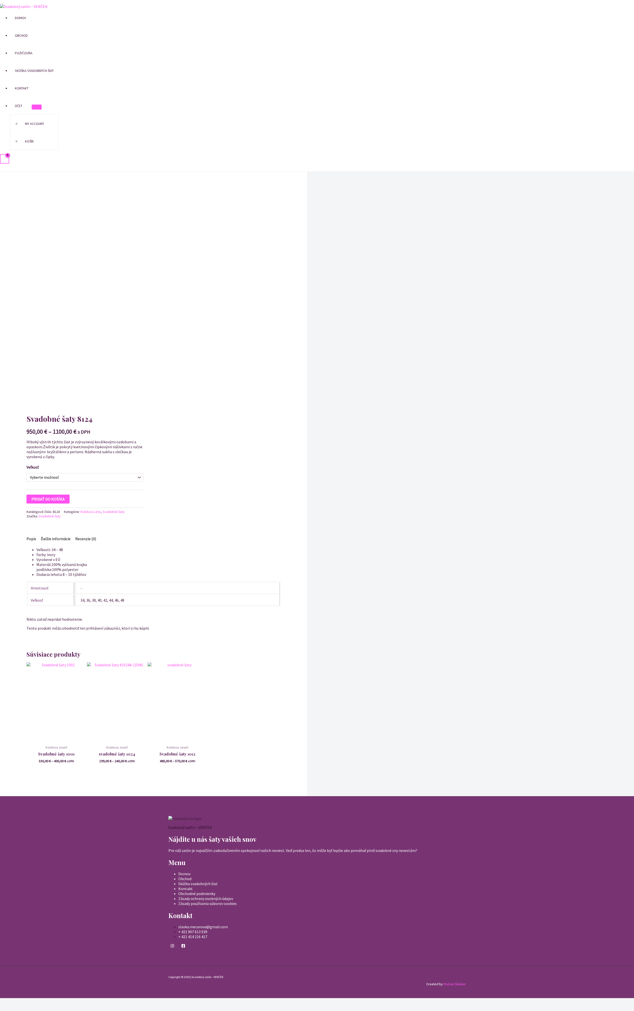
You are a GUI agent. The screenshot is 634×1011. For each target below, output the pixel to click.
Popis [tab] (31, 538)
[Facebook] (183, 946)
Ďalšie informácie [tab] (56, 538)
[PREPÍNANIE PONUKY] (37, 107)
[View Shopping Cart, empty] (4, 159)
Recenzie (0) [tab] (85, 538)
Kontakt (21, 88)
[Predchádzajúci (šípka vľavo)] (5, 1008)
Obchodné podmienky (196, 893)
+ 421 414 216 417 (192, 936)
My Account (34, 123)
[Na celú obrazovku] (16, 1002)
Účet (18, 106)
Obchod (21, 35)
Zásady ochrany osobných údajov (205, 898)
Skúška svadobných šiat (34, 70)
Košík (29, 141)
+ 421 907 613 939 (192, 931)
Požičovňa (23, 53)
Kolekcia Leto (90, 511)
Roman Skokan (455, 984)
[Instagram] (172, 946)
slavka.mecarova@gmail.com (203, 926)
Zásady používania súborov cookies (207, 903)
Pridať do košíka (48, 499)
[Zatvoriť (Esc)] (37, 1002)
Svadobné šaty (114, 511)
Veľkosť (32, 467)
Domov (20, 18)
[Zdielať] (26, 1002)
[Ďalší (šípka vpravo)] (16, 1008)
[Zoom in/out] (5, 1002)
